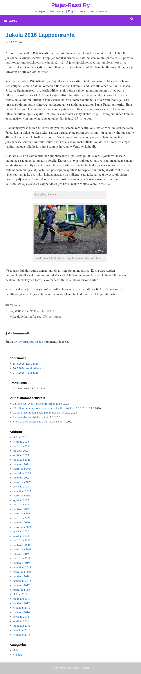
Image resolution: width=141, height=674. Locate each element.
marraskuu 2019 (22, 549)
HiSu (16, 650)
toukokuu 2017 (21, 598)
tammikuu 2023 (22, 491)
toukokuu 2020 (21, 540)
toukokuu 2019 (21, 558)
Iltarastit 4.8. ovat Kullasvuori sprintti (34, 403)
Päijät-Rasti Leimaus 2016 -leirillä (32, 311)
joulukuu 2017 (21, 585)
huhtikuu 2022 (21, 509)
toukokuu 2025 (21, 459)
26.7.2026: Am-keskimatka (28, 368)
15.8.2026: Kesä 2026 (25, 363)
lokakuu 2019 (21, 554)
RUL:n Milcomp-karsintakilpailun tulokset (37, 412)
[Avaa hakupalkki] (131, 19)
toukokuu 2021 (21, 518)
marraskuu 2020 (22, 527)
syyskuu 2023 (21, 486)
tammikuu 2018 (22, 580)
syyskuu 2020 (21, 531)
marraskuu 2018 (22, 572)
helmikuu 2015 (21, 634)
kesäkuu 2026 (21, 441)
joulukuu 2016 (21, 612)
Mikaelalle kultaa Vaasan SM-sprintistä (35, 316)
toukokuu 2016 (21, 625)
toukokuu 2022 (21, 504)
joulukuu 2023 (21, 477)
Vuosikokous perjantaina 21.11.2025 (34, 421)
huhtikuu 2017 (21, 603)
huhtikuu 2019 (21, 563)
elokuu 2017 (20, 594)
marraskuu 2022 (22, 495)
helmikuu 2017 (21, 607)
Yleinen (15, 305)
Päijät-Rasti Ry (70, 5)
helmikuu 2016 (21, 630)
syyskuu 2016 (21, 616)
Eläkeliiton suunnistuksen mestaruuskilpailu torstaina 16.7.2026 (49, 408)
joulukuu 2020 (21, 522)
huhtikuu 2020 (21, 545)
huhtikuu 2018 (21, 576)
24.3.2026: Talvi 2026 (25, 372)
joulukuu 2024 (21, 464)
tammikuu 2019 (22, 567)
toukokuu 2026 (21, 446)
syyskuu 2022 (21, 500)
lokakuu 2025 (21, 450)
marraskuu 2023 (22, 482)
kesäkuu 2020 (21, 536)
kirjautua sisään (33, 341)
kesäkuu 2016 (21, 621)
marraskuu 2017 (22, 589)
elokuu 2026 (20, 437)
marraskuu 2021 (22, 513)
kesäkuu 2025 (21, 455)
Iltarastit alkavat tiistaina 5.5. (29, 417)
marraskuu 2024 (22, 468)
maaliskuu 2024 (22, 473)
